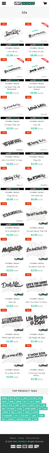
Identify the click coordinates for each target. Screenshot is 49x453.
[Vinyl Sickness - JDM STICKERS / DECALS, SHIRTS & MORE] (24, 3)
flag (31, 401)
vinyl (4, 419)
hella (38, 405)
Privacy (21, 438)
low (45, 408)
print (13, 412)
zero (35, 419)
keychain (10, 408)
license (19, 408)
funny (17, 405)
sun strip (24, 415)
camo (25, 398)
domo (11, 401)
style (16, 415)
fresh (4, 405)
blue (11, 398)
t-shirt (33, 415)
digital (4, 401)
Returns (13, 438)
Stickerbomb (7, 415)
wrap (29, 419)
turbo (41, 415)
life (39, 408)
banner (4, 398)
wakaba (11, 419)
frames (38, 401)
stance (27, 412)
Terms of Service (32, 438)
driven (18, 401)
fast (25, 401)
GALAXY (24, 405)
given (31, 405)
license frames (30, 408)
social (19, 412)
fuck (10, 405)
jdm (43, 405)
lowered (5, 412)
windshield (20, 419)
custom (32, 398)
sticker (35, 412)
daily (40, 398)
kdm (3, 408)
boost (18, 398)
